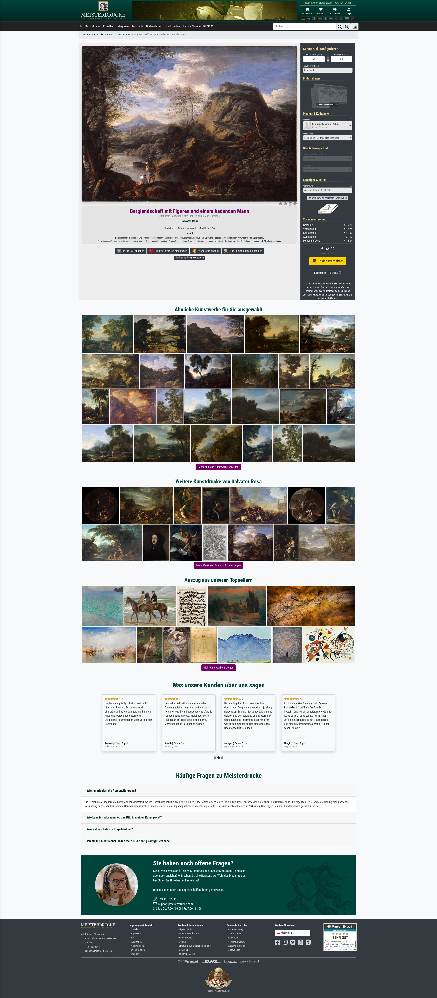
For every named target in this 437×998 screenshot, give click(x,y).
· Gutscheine (184, 950)
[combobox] (328, 70)
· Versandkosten (185, 937)
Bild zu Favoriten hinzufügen (170, 251)
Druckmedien (173, 26)
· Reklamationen (137, 950)
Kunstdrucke (92, 26)
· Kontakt (134, 929)
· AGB (132, 937)
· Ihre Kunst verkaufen (188, 933)
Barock (110, 34)
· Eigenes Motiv (185, 929)
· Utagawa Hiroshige (236, 945)
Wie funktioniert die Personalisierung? (111, 791)
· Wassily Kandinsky (236, 941)
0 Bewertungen (196, 257)
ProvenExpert (116, 743)
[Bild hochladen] (354, 26)
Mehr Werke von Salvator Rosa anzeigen (218, 565)
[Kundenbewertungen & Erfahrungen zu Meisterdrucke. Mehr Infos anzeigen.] (340, 937)
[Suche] (339, 26)
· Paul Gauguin (233, 937)
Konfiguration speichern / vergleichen (329, 198)
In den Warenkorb (329, 261)
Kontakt (208, 26)
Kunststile (137, 26)
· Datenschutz (136, 941)
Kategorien (122, 26)
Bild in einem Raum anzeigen (245, 251)
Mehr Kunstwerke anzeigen (219, 667)
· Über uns (134, 954)
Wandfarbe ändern (207, 251)
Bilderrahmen (154, 26)
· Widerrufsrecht (137, 945)
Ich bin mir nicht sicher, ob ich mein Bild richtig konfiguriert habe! (129, 841)
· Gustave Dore (233, 950)
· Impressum (135, 933)
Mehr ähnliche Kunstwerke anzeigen (218, 467)
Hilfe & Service (192, 26)
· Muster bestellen (186, 954)
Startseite (85, 34)
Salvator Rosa (123, 34)
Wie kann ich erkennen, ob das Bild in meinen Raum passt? (124, 817)
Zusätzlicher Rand (311, 66)
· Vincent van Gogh (235, 929)
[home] (81, 26)
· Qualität (182, 941)
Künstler (108, 26)
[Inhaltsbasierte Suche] (347, 26)
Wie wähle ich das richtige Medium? (110, 829)
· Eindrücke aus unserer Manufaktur (194, 945)
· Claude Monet (234, 933)
